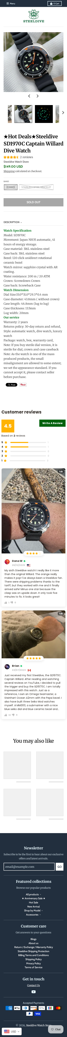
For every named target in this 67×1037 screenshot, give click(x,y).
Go (60, 866)
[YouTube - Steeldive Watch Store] (33, 992)
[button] (33, 157)
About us (33, 943)
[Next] (37, 96)
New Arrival (33, 906)
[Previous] (30, 96)
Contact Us (33, 985)
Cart (56, 3)
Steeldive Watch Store (16, 161)
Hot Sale (33, 902)
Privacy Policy (33, 963)
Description (11, 222)
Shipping (9, 171)
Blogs (33, 939)
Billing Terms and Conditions (33, 955)
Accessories (32, 914)
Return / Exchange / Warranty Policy (33, 947)
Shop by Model (32, 910)
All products (32, 894)
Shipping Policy (33, 959)
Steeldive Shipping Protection (33, 951)
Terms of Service (33, 967)
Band (6, 181)
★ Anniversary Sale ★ (33, 898)
